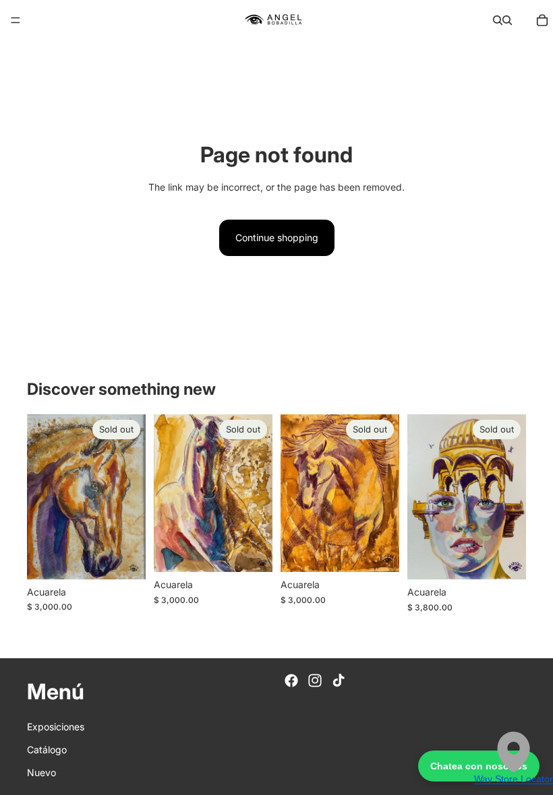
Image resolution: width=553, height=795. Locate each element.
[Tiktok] (338, 680)
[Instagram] (315, 680)
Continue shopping (276, 237)
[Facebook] (291, 680)
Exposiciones (55, 726)
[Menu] (15, 20)
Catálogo (47, 749)
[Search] (498, 20)
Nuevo (41, 773)
